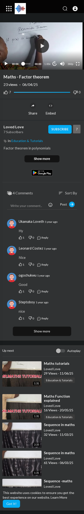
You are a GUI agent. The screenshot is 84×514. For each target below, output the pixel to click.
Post (64, 204)
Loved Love (14, 127)
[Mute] (62, 63)
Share (32, 113)
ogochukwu (27, 275)
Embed (51, 113)
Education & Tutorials (27, 141)
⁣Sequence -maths (58, 481)
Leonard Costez (31, 248)
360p (70, 64)
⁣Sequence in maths (59, 425)
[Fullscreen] (77, 63)
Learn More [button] (59, 497)
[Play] (6, 63)
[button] (75, 8)
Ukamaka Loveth (32, 221)
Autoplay (73, 351)
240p (69, 45)
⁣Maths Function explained (57, 398)
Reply (44, 237)
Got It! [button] (11, 504)
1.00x (47, 64)
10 (55, 64)
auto (68, 52)
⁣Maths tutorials (56, 363)
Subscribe (59, 129)
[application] (42, 46)
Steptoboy (27, 302)
